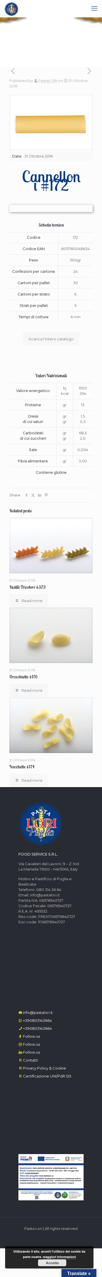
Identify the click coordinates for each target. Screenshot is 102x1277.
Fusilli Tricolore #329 (27, 587)
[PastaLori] (11, 8)
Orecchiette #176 (23, 677)
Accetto (52, 1262)
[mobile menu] (94, 8)
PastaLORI (47, 80)
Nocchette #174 (22, 766)
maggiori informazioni (59, 1257)
